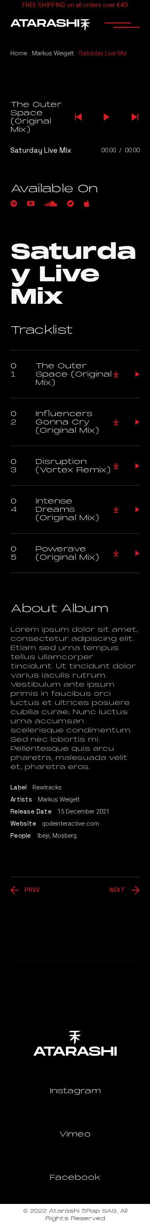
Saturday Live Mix (40, 150)
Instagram (75, 1090)
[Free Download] (116, 374)
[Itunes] (87, 203)
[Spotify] (13, 203)
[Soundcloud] (51, 203)
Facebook (75, 1177)
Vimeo (75, 1134)
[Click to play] (137, 374)
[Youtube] (31, 203)
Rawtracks (47, 787)
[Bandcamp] (70, 203)
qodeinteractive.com (70, 823)
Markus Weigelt (59, 799)
